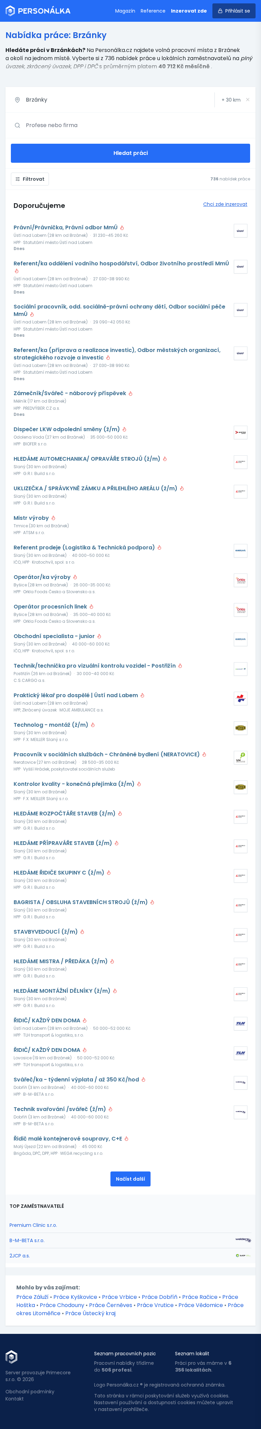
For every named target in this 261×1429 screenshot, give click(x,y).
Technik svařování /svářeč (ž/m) (60, 1109)
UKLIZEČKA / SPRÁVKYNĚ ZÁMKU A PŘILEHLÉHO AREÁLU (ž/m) (96, 488)
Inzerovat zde (189, 10)
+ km (231, 99)
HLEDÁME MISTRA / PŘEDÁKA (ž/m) (61, 961)
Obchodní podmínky (29, 1391)
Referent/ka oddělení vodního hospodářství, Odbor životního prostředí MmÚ (121, 263)
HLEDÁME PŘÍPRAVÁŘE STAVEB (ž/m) (64, 843)
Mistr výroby (32, 518)
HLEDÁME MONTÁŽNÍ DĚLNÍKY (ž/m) (63, 991)
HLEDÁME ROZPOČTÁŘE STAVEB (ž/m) (65, 813)
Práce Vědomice (200, 1305)
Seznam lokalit (192, 1353)
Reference (153, 10)
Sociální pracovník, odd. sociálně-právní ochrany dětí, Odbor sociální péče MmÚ (119, 310)
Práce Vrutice (155, 1305)
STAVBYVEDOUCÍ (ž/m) (46, 932)
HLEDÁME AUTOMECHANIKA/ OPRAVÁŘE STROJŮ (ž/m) (88, 459)
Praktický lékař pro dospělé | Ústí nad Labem (76, 695)
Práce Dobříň (159, 1297)
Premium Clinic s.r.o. (33, 1225)
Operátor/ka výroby (43, 577)
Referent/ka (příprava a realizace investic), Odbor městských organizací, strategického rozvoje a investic (117, 354)
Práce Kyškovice (75, 1297)
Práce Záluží (32, 1297)
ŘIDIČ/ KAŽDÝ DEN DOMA (48, 1020)
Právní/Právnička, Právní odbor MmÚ (66, 227)
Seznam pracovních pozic (125, 1353)
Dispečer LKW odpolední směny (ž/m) (67, 429)
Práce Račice (200, 1297)
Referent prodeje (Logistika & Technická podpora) (85, 547)
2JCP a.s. (20, 1255)
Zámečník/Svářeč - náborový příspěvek (70, 393)
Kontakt (14, 1398)
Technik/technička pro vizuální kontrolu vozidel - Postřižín (95, 666)
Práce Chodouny (62, 1305)
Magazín (125, 10)
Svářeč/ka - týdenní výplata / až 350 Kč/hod (77, 1079)
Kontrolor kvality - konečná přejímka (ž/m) (75, 784)
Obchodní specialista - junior (55, 636)
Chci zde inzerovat (225, 204)
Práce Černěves (110, 1305)
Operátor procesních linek (51, 607)
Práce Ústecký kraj (90, 1313)
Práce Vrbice (119, 1297)
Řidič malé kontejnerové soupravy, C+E (68, 1139)
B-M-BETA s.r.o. (27, 1240)
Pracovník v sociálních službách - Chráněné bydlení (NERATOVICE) (107, 754)
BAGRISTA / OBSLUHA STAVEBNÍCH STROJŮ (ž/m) (81, 902)
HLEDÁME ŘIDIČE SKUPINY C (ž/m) (60, 873)
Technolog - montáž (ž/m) (52, 725)
